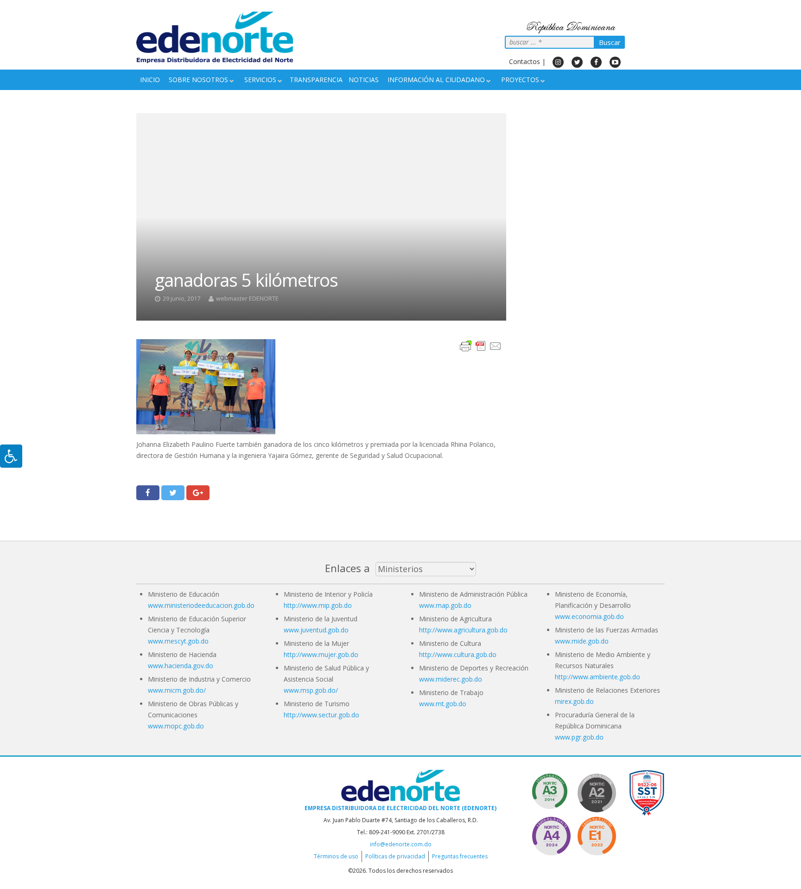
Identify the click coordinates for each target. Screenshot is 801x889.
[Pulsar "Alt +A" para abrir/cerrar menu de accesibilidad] (11, 456)
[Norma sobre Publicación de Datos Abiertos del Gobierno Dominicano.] (551, 791)
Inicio (150, 79)
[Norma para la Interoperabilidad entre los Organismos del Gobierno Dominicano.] (551, 834)
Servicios (260, 79)
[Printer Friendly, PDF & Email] (480, 345)
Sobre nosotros (198, 79)
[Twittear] (172, 492)
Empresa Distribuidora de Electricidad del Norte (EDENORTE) (400, 808)
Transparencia (316, 79)
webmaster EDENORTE (247, 299)
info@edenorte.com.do (401, 844)
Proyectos (520, 79)
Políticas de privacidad (395, 856)
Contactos (524, 61)
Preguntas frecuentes (460, 856)
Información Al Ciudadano (436, 79)
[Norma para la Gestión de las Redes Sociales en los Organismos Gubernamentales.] (596, 834)
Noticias (364, 79)
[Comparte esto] (147, 492)
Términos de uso (336, 856)
